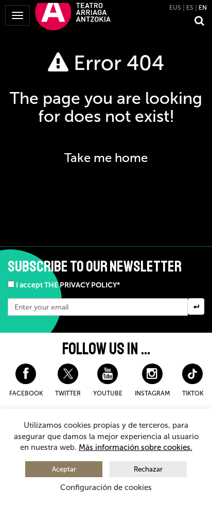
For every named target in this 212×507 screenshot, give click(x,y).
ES (189, 7)
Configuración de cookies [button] (106, 487)
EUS (175, 7)
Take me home (106, 157)
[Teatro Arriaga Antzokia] (73, 16)
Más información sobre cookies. (135, 447)
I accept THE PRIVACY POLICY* (68, 285)
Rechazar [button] (148, 469)
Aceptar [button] (64, 469)
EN (203, 7)
